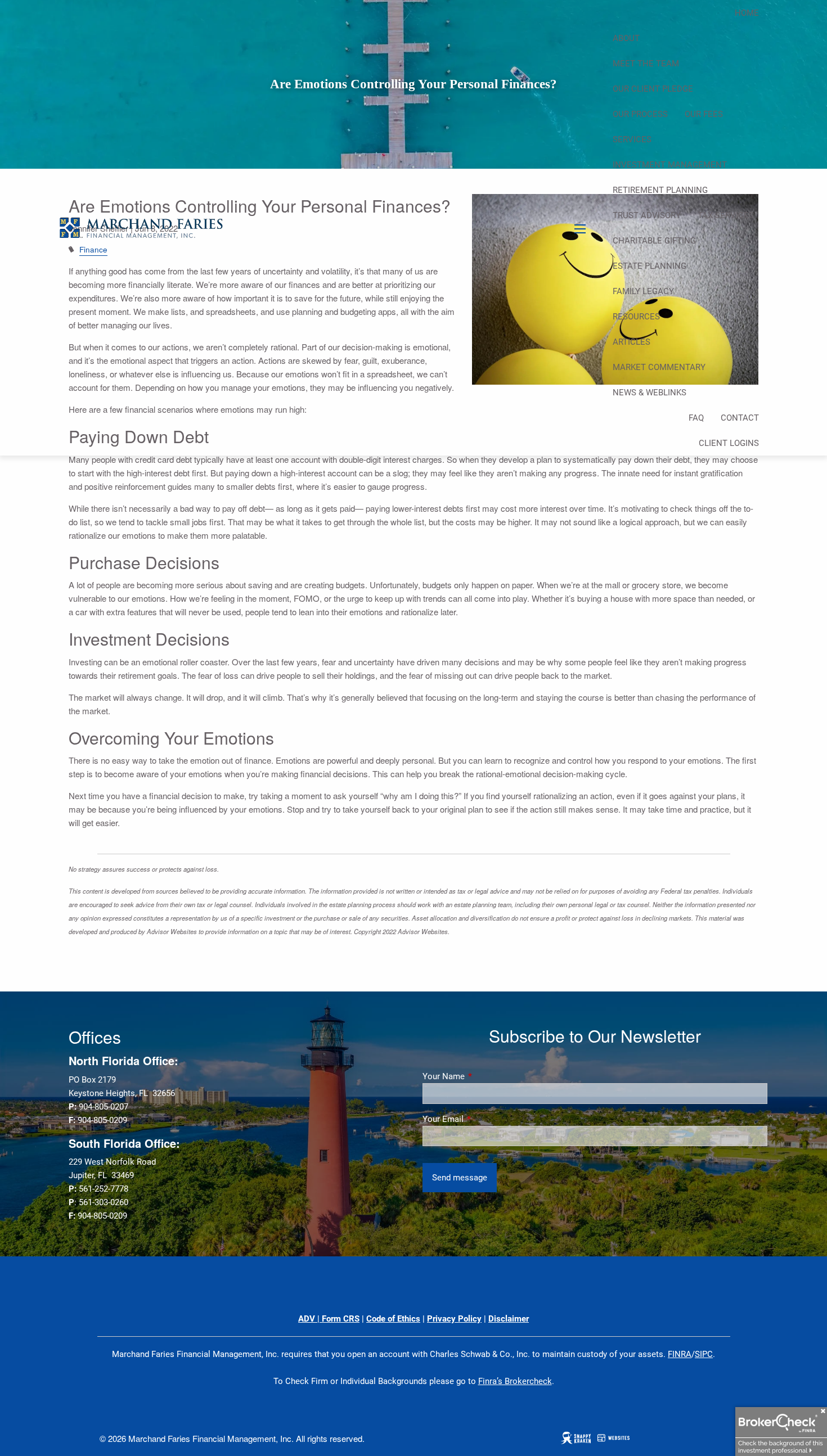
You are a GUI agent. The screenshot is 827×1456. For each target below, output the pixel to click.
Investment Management (670, 165)
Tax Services (726, 215)
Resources (636, 317)
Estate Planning (649, 266)
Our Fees (704, 114)
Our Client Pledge (653, 89)
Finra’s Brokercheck (515, 1381)
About (626, 38)
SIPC (704, 1354)
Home (747, 13)
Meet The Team (646, 63)
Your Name (484, 1076)
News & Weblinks (649, 392)
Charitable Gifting (654, 241)
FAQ (696, 418)
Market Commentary (659, 367)
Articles (631, 342)
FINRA (679, 1354)
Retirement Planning (660, 190)
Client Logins (729, 443)
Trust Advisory (647, 215)
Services (632, 139)
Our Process (640, 114)
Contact (740, 418)
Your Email (484, 1119)
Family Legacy (643, 291)
